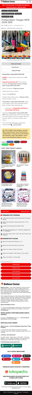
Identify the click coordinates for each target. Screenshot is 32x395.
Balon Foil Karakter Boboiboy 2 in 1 (12, 241)
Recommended (5, 16)
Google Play (11, 383)
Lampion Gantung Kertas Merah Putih (13, 226)
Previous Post (25, 211)
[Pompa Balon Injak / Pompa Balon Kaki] (8, 176)
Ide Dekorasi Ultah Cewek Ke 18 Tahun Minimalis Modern (22, 205)
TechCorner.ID (16, 271)
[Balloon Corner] (8, 1)
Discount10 (4, 10)
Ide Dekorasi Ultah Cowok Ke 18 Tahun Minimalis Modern (7, 205)
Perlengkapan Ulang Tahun (8, 13)
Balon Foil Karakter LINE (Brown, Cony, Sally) (15, 253)
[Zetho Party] (7, 373)
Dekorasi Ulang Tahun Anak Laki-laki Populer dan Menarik (17, 234)
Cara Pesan (15, 67)
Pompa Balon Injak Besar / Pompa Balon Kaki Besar (8, 166)
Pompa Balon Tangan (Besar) (23, 165)
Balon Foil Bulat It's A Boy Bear (11, 257)
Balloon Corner (13, 392)
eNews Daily (16, 264)
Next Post (6, 211)
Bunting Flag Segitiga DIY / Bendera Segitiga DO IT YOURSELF (16, 230)
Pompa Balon (18, 13)
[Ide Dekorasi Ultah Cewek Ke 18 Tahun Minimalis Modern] (24, 195)
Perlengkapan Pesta (13, 10)
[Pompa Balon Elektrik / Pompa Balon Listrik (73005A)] (24, 176)
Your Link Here (16, 274)
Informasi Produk (16, 64)
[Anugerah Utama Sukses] (18, 373)
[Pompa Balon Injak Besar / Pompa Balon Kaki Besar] (8, 157)
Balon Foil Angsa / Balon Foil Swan (12, 249)
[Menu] (27, 1)
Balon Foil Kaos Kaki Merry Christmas (13, 245)
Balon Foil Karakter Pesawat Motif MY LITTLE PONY (16, 222)
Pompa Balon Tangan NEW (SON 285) (15, 21)
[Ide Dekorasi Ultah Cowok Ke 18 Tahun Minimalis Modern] (8, 195)
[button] (11, 144)
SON (12, 16)
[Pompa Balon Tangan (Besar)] (24, 157)
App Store (23, 383)
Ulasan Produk (16, 70)
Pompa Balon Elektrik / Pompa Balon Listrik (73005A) (23, 185)
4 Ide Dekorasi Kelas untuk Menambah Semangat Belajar (16, 218)
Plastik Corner (16, 268)
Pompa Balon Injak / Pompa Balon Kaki (7, 184)
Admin (4, 28)
